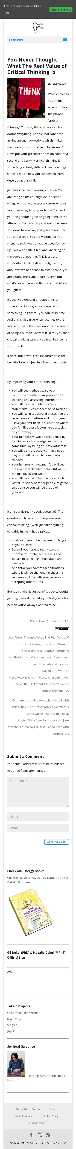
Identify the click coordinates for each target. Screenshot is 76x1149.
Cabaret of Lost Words (22, 1013)
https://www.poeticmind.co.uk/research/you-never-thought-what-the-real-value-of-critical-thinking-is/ (38, 684)
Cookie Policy (50, 1116)
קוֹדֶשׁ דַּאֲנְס (14, 1019)
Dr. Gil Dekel (57, 644)
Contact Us (38, 1109)
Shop (53, 1109)
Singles (12, 1025)
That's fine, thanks (61, 9)
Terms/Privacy (36, 1123)
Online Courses (22, 1116)
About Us (21, 1109)
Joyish (11, 1031)
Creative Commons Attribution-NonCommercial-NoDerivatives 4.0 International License (39, 657)
